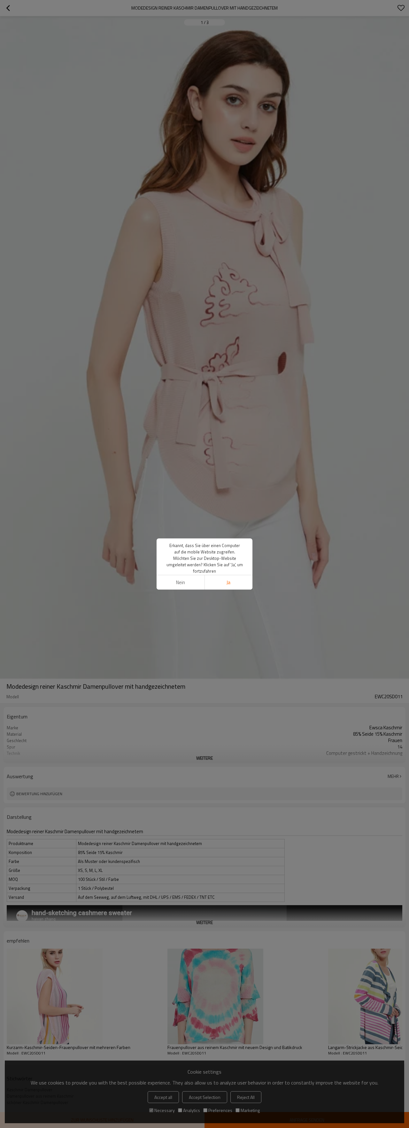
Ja (228, 582)
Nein (180, 582)
